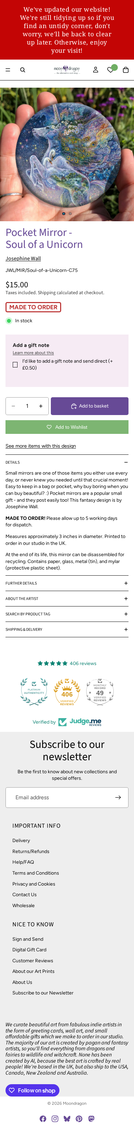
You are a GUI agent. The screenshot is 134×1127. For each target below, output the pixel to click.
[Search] (22, 69)
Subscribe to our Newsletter (43, 993)
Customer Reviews (32, 961)
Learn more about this (33, 352)
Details (12, 462)
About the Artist (21, 599)
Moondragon (75, 1103)
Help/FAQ (23, 862)
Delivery (21, 840)
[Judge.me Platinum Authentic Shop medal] (34, 691)
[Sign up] (118, 797)
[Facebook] (43, 1119)
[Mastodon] (91, 1119)
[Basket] (125, 69)
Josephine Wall (23, 258)
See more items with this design (40, 446)
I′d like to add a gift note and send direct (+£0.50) (67, 364)
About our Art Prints (33, 971)
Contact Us (24, 895)
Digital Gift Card (29, 950)
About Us (22, 982)
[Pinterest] (79, 1119)
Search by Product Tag (27, 614)
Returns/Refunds (30, 851)
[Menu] (8, 70)
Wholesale (23, 906)
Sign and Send (27, 939)
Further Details (21, 583)
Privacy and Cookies (33, 884)
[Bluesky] (67, 1119)
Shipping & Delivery (23, 630)
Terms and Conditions (35, 873)
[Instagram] (55, 1119)
